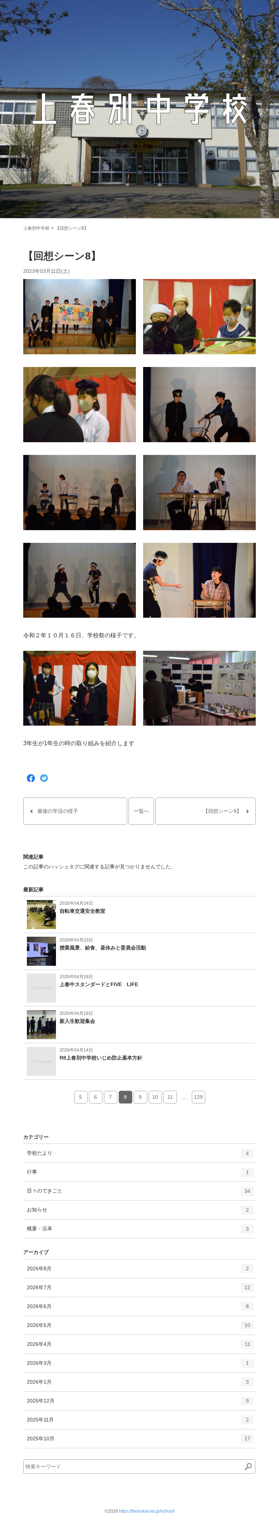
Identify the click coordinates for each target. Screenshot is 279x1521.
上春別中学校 (36, 228)
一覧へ (141, 811)
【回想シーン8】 (71, 228)
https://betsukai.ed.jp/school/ (147, 1511)
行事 (138, 1175)
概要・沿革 (138, 1231)
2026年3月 (138, 1366)
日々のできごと (138, 1193)
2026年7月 (138, 1290)
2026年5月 (138, 1328)
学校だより (138, 1156)
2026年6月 (138, 1309)
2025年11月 (138, 1422)
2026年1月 (138, 1385)
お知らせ (138, 1212)
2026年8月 (138, 1271)
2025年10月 (138, 1441)
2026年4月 (138, 1347)
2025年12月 (138, 1403)
